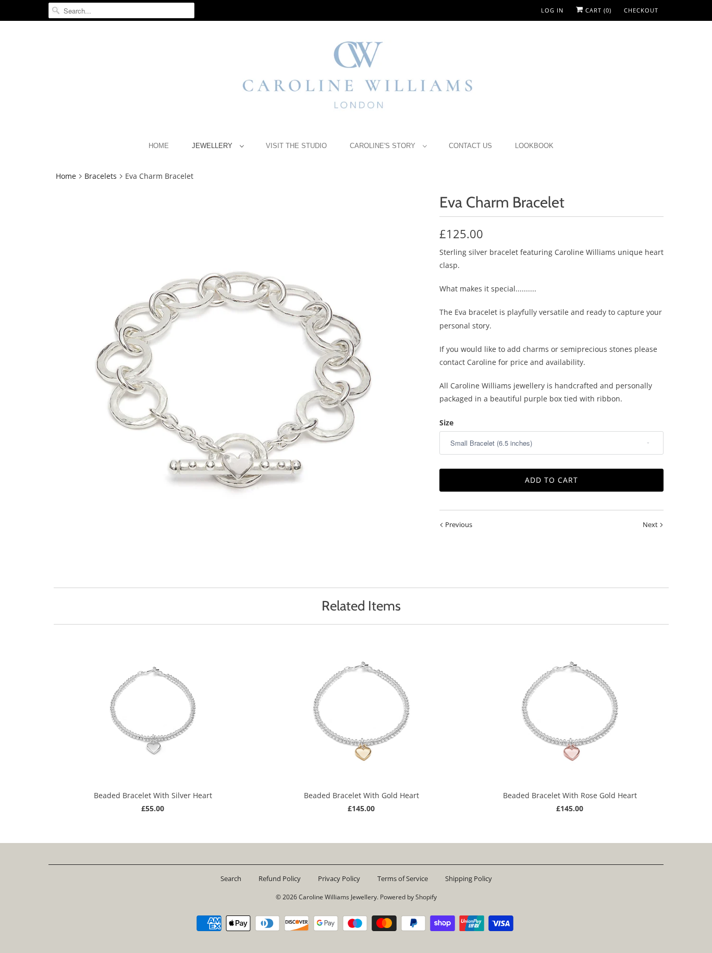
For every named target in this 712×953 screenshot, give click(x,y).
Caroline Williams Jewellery (338, 897)
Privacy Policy (339, 878)
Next (651, 524)
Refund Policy (280, 878)
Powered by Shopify (408, 897)
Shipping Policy (468, 878)
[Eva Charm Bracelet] (238, 382)
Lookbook (534, 146)
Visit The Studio (296, 146)
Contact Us (470, 146)
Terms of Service (402, 878)
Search (230, 878)
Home (159, 146)
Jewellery (213, 146)
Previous (458, 524)
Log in (552, 10)
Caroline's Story (384, 146)
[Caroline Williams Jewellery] (356, 80)
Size (446, 422)
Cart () (597, 10)
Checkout (641, 10)
